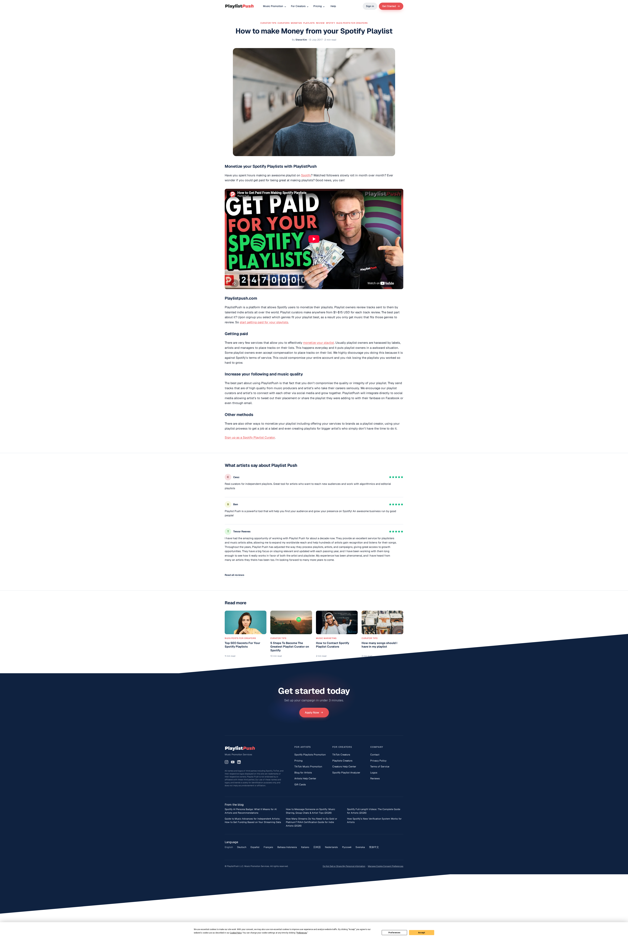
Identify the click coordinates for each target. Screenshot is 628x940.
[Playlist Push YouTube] (233, 762)
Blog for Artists (303, 772)
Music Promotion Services (238, 754)
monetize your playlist (318, 343)
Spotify (306, 175)
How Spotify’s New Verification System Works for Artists (374, 820)
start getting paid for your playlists (264, 322)
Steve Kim (301, 39)
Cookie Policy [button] (236, 933)
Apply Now (312, 712)
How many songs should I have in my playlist (379, 645)
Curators (283, 23)
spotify (330, 23)
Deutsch (241, 847)
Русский (346, 847)
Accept (421, 933)
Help (333, 6)
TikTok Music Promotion (308, 766)
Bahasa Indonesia (287, 847)
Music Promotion (273, 6)
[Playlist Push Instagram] (226, 762)
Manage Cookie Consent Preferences (385, 866)
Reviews (375, 778)
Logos (373, 772)
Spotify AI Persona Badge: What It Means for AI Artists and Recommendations (251, 811)
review (320, 23)
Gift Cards (300, 784)
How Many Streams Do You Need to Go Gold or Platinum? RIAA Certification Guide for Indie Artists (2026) (311, 822)
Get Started (389, 6)
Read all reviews (234, 574)
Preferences (394, 933)
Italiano (305, 847)
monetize (296, 23)
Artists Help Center (305, 778)
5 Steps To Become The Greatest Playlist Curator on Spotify (289, 646)
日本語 (317, 847)
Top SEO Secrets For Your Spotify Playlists (242, 645)
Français (268, 847)
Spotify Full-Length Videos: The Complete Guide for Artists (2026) (373, 811)
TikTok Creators (341, 754)
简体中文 (374, 847)
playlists (309, 23)
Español (255, 847)
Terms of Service (379, 766)
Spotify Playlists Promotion (310, 754)
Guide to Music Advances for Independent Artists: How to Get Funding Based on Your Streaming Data (253, 820)
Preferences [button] (302, 933)
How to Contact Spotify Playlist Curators (332, 645)
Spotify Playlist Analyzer (346, 772)
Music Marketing (326, 638)
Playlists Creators (342, 760)
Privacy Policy (378, 760)
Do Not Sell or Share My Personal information (344, 866)
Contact (374, 754)
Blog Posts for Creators (352, 23)
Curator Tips (268, 23)
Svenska (360, 847)
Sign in (370, 6)
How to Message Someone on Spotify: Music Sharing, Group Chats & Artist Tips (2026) (310, 811)
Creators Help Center (344, 766)
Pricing (317, 6)
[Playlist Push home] (239, 6)
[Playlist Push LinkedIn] (239, 762)
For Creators (298, 6)
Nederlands (331, 847)
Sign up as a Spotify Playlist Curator (250, 437)
